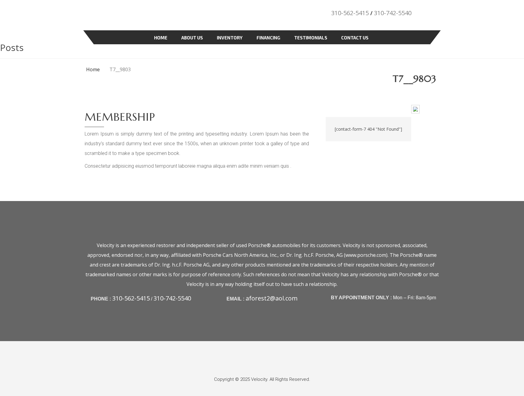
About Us (192, 37)
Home (160, 37)
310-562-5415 (350, 13)
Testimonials (310, 37)
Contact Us (354, 37)
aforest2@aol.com (271, 298)
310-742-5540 (392, 13)
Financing (268, 37)
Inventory (230, 37)
